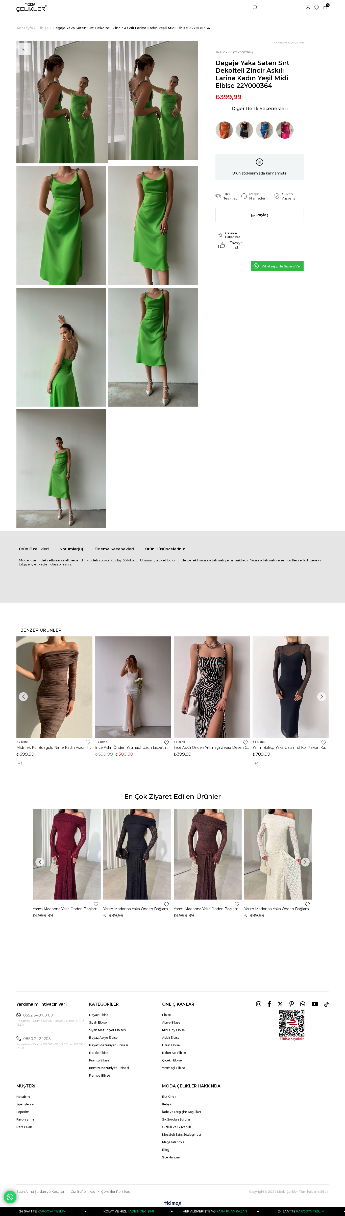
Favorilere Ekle (88, 742)
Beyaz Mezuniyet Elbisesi (108, 1045)
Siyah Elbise (98, 1022)
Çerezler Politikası (115, 1192)
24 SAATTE (245, 1211)
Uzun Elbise (171, 1045)
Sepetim (22, 1112)
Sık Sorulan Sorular (176, 1119)
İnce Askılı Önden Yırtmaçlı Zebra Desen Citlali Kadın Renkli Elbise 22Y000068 (212, 747)
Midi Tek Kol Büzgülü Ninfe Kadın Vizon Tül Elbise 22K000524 (54, 747)
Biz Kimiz (169, 1097)
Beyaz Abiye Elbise (103, 1037)
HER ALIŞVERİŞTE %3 (159, 1211)
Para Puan (24, 1127)
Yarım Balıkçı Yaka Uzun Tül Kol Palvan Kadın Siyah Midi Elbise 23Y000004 (291, 747)
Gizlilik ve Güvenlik (176, 1127)
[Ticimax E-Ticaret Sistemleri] (173, 1203)
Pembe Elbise (99, 1075)
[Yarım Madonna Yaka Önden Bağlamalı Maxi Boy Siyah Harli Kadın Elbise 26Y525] (137, 854)
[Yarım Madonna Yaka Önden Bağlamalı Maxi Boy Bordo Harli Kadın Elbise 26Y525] (67, 854)
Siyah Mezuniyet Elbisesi (107, 1030)
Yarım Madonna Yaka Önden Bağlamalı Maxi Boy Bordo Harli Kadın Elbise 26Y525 (67, 909)
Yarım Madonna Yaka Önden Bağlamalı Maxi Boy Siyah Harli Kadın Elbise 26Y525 (137, 909)
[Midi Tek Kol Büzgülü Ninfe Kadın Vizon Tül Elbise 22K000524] (54, 687)
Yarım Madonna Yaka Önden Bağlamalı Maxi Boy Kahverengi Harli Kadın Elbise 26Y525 (208, 909)
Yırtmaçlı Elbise (173, 1068)
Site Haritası (171, 1157)
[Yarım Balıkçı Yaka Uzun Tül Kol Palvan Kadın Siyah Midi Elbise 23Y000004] (291, 687)
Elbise (166, 1015)
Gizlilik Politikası (83, 1192)
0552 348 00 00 (38, 1015)
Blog (165, 1150)
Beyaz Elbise (98, 1015)
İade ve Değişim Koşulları (181, 1112)
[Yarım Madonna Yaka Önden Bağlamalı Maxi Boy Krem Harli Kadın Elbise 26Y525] (278, 854)
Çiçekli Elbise (172, 1060)
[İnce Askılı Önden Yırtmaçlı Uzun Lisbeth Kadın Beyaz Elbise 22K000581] (133, 687)
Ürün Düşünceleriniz (165, 549)
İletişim (168, 1104)
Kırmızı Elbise (99, 1060)
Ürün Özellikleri (34, 549)
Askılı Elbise (171, 1037)
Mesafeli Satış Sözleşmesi (181, 1134)
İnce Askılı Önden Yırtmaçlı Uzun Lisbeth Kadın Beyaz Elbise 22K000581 (133, 747)
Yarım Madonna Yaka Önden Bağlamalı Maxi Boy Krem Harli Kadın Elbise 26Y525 (278, 909)
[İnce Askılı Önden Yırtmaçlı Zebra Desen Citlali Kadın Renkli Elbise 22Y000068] (212, 687)
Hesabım (23, 1097)
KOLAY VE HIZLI (73, 1211)
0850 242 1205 (37, 1038)
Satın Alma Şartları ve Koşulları (40, 1192)
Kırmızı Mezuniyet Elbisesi (109, 1068)
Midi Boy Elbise (173, 1030)
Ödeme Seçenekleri (114, 549)
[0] (325, 8)
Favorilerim (25, 1119)
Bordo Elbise (98, 1053)
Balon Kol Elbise (174, 1053)
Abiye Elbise (171, 1022)
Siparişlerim (25, 1104)
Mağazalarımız (173, 1142)
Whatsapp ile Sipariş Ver (281, 266)
